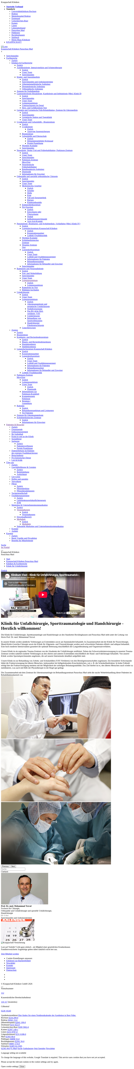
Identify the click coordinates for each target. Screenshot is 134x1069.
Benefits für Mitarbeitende (22, 540)
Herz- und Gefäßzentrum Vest (34, 108)
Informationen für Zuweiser (33, 174)
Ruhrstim (20, 406)
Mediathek (21, 519)
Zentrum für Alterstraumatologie (30, 415)
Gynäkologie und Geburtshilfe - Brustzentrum (36, 122)
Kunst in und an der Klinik (23, 436)
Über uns (10, 462)
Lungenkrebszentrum (31, 250)
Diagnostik (26, 172)
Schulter (30, 190)
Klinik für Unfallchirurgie (16, 566)
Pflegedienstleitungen (25, 491)
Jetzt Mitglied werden (10, 954)
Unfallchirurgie (23, 292)
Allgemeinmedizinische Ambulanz (36, 84)
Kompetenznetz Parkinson (28, 397)
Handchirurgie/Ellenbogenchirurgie (35, 324)
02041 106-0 (20, 1022)
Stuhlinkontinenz (29, 347)
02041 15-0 (12, 1020)
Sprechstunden (12, 56)
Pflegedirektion (23, 488)
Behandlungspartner (35, 261)
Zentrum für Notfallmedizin (28, 91)
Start (8, 559)
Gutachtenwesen (29, 328)
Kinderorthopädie (34, 202)
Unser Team (27, 72)
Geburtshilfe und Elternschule (34, 136)
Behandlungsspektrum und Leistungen (38, 410)
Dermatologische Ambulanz (33, 86)
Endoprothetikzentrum (31, 205)
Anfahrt (15, 531)
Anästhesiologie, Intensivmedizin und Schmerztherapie (39, 67)
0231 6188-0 (20, 1034)
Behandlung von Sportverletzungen (34, 319)
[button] (6, 1048)
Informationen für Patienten (38, 259)
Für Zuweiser (27, 207)
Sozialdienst (16, 439)
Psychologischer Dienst (21, 458)
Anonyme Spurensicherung (38, 131)
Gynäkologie (27, 127)
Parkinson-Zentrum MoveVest (30, 161)
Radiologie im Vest (30, 287)
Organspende (17, 429)
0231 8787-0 (12, 1032)
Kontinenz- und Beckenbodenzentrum (32, 337)
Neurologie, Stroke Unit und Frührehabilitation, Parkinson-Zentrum (44, 150)
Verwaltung (16, 481)
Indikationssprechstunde (37, 219)
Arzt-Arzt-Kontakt (35, 221)
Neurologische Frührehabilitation (29, 165)
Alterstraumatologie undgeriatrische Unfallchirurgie (38, 305)
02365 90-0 (10, 1036)
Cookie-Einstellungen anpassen (19, 958)
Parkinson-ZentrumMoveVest (25, 376)
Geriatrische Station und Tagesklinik (37, 117)
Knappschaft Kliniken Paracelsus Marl (17, 49)
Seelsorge (15, 441)
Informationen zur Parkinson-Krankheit (30, 392)
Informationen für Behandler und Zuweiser (45, 264)
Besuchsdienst (17, 455)
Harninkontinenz (29, 344)
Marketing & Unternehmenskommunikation (30, 505)
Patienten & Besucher (15, 425)
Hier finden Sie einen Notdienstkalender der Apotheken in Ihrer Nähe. (47, 1015)
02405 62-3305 (15, 1046)
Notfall (30, 216)
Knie (29, 195)
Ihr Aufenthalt (17, 434)
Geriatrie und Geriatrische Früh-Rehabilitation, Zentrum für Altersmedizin (47, 110)
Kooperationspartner (35, 233)
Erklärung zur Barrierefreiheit (18, 961)
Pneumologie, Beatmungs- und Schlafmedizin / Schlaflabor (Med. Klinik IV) (48, 224)
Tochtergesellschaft (19, 493)
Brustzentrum (27, 134)
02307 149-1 (13, 1029)
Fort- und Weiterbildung (32, 273)
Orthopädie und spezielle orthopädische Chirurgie (37, 176)
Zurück (15, 60)
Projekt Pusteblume (35, 143)
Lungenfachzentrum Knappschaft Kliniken (39, 228)
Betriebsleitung (23, 472)
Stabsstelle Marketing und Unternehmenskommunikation (40, 526)
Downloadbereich (24, 517)
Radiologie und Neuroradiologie (30, 268)
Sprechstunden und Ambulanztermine (37, 82)
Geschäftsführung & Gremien (24, 467)
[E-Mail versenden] (5, 915)
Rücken (30, 200)
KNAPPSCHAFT (14, 42)
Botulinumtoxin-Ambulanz (33, 169)
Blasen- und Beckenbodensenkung (36, 342)
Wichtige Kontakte (29, 146)
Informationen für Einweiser (33, 422)
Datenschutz (11, 970)
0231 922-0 (15, 1025)
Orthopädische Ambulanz (32, 89)
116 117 (4, 1002)
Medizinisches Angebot (31, 186)
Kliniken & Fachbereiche (22, 63)
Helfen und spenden (20, 479)
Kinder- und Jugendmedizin (28, 77)
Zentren (15, 330)
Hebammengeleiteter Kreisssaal (40, 141)
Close (22, 1067)
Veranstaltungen (23, 510)
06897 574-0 (14, 1044)
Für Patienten (27, 413)
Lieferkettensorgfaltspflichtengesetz (31, 500)
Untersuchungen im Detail (33, 105)
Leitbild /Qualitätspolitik (37, 235)
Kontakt (15, 529)
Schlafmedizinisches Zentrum (29, 417)
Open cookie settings (9, 1066)
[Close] (2, 986)
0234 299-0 (13, 1018)
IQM (19, 503)
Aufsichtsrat (22, 474)
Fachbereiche (11, 58)
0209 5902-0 (23, 1027)
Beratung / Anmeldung (27, 402)
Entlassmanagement (20, 432)
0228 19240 (6, 1011)
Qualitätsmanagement (20, 495)
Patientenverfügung (25, 446)
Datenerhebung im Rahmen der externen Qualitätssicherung (25, 452)
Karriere (9, 533)
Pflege (14, 484)
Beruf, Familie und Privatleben (24, 538)
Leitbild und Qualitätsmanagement (41, 257)
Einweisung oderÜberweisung (34, 213)
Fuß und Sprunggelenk (36, 198)
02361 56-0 (19, 1041)
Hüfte (29, 193)
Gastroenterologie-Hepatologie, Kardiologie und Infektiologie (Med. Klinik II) (49, 93)
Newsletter (10, 963)
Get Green (16, 477)
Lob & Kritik (17, 460)
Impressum (10, 968)
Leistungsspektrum (30, 103)
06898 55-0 (14, 1039)
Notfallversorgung (34, 309)
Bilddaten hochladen (30, 290)
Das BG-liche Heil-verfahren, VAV (35, 312)
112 (2, 993)
